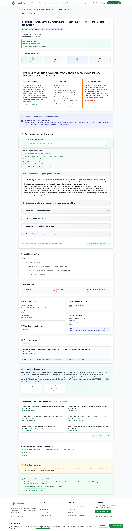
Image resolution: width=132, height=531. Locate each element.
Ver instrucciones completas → (63, 106)
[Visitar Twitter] (96, 3)
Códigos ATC (72, 509)
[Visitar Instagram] (93, 3)
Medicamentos (41, 3)
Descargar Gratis (104, 511)
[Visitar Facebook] (100, 3)
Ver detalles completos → (30, 104)
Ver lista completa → (91, 100)
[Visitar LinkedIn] (103, 3)
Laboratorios (53, 3)
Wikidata (24, 455)
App (85, 3)
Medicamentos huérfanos (75, 516)
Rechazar (103, 525)
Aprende (77, 3)
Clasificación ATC (66, 3)
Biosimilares (71, 512)
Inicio (31, 3)
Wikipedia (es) (26, 453)
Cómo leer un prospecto (75, 506)
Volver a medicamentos (29, 13)
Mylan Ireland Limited (31, 44)
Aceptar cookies (116, 525)
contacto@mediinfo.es (105, 516)
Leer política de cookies (43, 528)
